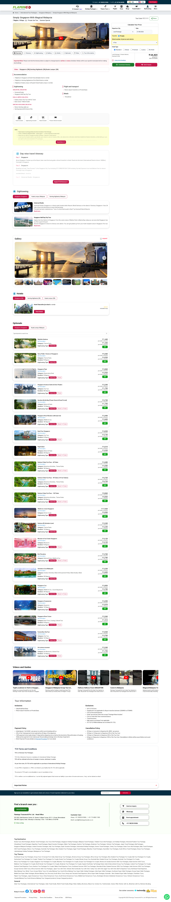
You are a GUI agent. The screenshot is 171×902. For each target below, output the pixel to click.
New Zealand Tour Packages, (64, 849)
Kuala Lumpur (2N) (50, 298)
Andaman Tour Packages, (98, 844)
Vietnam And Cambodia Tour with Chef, (78, 869)
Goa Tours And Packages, (53, 842)
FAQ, (117, 884)
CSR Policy (68, 897)
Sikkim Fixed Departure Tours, (63, 866)
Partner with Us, (124, 884)
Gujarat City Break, (87, 864)
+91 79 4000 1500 (94, 817)
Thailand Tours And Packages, (103, 842)
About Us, (91, 884)
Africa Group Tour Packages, (99, 857)
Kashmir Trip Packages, (84, 844)
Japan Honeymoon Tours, (35, 876)
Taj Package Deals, (98, 864)
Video (77, 53)
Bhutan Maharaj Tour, (41, 873)
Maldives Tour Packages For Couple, (25, 864)
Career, (113, 884)
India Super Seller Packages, (103, 871)
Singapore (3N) (19, 298)
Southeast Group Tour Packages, (24, 857)
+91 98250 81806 (103, 2)
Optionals (68, 53)
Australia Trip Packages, (48, 849)
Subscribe (125, 793)
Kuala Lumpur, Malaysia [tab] (37, 327)
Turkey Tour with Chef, (96, 869)
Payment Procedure (41, 739)
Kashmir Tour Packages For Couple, (43, 866)
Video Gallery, (77, 884)
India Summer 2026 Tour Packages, (140, 866)
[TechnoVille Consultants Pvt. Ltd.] (140, 890)
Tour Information (89, 53)
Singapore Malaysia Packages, (23, 846)
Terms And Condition (46, 897)
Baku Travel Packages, (146, 846)
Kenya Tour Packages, (143, 849)
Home (16, 12)
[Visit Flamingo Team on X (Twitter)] (31, 891)
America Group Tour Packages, (81, 857)
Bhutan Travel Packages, (38, 842)
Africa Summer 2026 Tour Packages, (42, 869)
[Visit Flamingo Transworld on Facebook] (27, 891)
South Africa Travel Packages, (128, 849)
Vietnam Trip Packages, (113, 844)
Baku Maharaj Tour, (19, 871)
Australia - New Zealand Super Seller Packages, (119, 873)
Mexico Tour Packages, (34, 849)
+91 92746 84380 (119, 2)
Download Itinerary (124, 65)
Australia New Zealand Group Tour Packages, (104, 859)
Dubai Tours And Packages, (131, 846)
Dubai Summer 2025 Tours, (137, 861)
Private (59, 377)
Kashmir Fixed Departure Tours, (23, 866)
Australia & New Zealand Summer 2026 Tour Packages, (113, 866)
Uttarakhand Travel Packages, (23, 844)
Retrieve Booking (145, 884)
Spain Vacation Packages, (68, 846)
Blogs (71, 884)
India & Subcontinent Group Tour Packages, (117, 864)
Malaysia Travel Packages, (86, 842)
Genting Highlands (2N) (34, 298)
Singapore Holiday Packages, (69, 842)
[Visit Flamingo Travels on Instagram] (43, 891)
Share (155, 18)
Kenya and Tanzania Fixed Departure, (76, 873)
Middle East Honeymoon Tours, (87, 876)
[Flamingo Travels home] (22, 8)
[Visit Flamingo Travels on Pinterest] (39, 891)
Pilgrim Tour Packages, (21, 876)
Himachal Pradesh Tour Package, (136, 842)
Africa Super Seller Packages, (96, 873)
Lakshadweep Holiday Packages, (23, 851)
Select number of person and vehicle (123, 39)
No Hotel (151, 49)
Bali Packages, (139, 844)
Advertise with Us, (134, 884)
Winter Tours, (29, 871)
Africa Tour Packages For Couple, (24, 861)
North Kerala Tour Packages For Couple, (48, 864)
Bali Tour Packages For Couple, (141, 857)
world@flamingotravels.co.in (84, 820)
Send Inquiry (152, 2)
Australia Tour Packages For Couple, (129, 859)
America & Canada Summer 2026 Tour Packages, (114, 861)
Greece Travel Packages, (102, 846)
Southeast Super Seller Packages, (122, 871)
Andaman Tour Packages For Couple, (71, 864)
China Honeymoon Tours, (51, 876)
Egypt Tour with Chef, (110, 869)
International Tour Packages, (36, 884)
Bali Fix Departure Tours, (124, 869)
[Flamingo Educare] (151, 890)
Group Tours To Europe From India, (44, 857)
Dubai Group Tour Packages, (63, 857)
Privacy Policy (33, 897)
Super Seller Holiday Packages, (86, 871)
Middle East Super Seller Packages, (24, 873)
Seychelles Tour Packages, (111, 849)
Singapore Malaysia (45, 12)
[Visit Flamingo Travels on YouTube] (35, 891)
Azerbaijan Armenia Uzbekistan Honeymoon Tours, (112, 876)
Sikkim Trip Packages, (70, 844)
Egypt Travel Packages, (80, 849)
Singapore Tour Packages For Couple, (45, 861)
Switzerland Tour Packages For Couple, (25, 859)
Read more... (37, 211)
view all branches (21, 809)
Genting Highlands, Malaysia (57, 196)
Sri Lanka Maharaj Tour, (53, 871)
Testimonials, (106, 884)
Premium (135, 49)
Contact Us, (98, 884)
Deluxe (127, 49)
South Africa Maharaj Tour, (68, 871)
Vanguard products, (50, 878)
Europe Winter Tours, (40, 871)
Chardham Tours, (139, 873)
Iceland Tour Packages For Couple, (141, 864)
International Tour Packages (28, 12)
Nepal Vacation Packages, (56, 844)
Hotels (59, 53)
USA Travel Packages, (20, 849)
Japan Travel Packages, (128, 844)
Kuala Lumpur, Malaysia (38, 196)
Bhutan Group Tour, (85, 859)
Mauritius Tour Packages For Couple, (68, 861)
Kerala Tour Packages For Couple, (69, 859)
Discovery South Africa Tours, (56, 873)
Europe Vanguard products (64, 878)
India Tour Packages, (20, 884)
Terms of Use (59, 897)
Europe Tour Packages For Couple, (89, 861)
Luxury (144, 49)
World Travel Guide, (63, 884)
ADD (105, 347)
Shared (59, 408)
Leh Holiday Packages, (119, 842)
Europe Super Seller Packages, (141, 871)
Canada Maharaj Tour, (20, 878)
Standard (118, 49)
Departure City (116, 28)
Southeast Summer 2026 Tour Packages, (84, 866)
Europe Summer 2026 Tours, (22, 869)
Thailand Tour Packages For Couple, (48, 859)
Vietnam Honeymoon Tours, (135, 876)
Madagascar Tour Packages (42, 851)
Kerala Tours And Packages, (22, 842)
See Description (41, 341)
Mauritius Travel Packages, (95, 849)
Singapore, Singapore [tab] (21, 327)
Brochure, (85, 884)
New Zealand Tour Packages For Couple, (120, 857)
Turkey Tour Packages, (116, 846)
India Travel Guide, (51, 884)
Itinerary (28, 53)
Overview (18, 53)
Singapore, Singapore (21, 196)
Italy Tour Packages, (55, 846)
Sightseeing (39, 53)
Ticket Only (52, 345)
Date (137, 28)
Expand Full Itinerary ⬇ (61, 182)
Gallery (49, 53)
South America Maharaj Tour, (35, 878)
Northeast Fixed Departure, (139, 869)
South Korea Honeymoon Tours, (68, 876)
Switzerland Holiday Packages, (86, 846)
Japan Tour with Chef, (59, 869)
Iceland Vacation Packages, (40, 846)
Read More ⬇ (61, 142)
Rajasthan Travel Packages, (40, 844)
